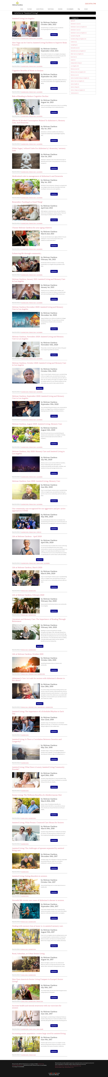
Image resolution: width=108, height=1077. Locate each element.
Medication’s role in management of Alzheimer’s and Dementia (37, 176)
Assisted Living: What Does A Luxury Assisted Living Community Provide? (38, 768)
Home (21, 9)
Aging (73, 20)
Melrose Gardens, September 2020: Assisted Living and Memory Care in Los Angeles (38, 397)
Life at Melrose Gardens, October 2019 (27, 654)
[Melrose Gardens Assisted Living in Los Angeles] (17, 3)
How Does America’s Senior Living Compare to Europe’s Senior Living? (37, 980)
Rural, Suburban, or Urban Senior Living (28, 953)
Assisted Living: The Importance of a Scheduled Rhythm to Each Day (38, 712)
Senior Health (39, 1029)
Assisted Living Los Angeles (23, 18)
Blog (79, 9)
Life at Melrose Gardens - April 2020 (27, 536)
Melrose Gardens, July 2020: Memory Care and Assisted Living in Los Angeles (38, 452)
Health (73, 60)
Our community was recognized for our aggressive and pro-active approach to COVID (38, 510)
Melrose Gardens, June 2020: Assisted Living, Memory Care (36, 481)
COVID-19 (39, 532)
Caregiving (74, 45)
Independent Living (76, 63)
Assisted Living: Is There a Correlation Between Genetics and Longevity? (37, 740)
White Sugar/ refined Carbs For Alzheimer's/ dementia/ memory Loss (39, 149)
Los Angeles (39, 38)
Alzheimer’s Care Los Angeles (79, 32)
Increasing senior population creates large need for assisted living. (39, 1033)
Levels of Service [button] (39, 9)
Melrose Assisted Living (59, 1067)
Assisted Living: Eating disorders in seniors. (29, 876)
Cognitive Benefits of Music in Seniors (27, 70)
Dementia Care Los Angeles (78, 51)
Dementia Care (41, 707)
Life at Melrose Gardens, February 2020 (28, 595)
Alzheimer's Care (33, 674)
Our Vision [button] (29, 9)
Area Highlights (70, 9)
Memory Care (32, 38)
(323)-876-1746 (90, 3)
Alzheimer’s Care (75, 29)
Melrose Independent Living (75, 1065)
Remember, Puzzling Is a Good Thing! (27, 202)
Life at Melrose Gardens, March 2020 (27, 567)
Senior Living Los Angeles (78, 90)
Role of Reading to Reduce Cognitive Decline (30, 96)
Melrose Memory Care (69, 1067)
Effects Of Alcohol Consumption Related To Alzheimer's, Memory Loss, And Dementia (38, 121)
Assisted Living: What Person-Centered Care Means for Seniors (38, 822)
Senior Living (40, 563)
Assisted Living (25, 38)
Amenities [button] (60, 9)
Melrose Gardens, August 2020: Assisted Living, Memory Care (37, 424)
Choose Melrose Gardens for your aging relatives (32, 228)
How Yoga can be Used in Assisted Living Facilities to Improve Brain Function (39, 44)
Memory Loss (75, 75)
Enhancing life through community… (27, 253)
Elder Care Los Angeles (77, 54)
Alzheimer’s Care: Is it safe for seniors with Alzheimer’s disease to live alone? (38, 679)
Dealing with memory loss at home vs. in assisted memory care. (37, 926)
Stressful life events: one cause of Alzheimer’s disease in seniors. (38, 900)
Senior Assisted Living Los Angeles (80, 78)
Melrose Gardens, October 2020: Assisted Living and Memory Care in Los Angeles (39, 364)
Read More (54, 34)
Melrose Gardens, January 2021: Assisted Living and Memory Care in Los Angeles (38, 280)
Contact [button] (86, 9)
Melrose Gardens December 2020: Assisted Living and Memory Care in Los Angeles (37, 308)
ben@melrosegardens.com (17, 1065)
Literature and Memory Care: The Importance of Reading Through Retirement (39, 620)
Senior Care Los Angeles (77, 81)
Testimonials (75, 93)
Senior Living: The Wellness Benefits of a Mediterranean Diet (37, 795)
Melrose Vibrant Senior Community (62, 1065)
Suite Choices (51, 9)
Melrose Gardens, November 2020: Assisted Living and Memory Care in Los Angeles (38, 338)
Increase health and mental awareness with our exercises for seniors (36, 1007)
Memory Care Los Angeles (78, 72)
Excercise (74, 57)
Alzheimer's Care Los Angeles (79, 26)
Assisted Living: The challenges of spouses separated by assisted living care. (38, 849)
